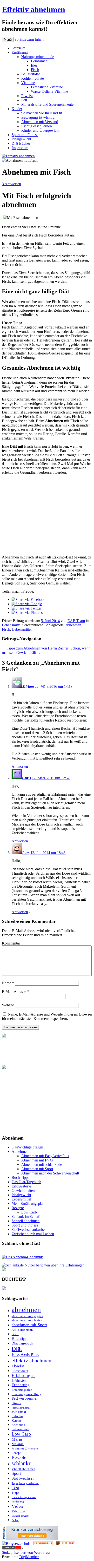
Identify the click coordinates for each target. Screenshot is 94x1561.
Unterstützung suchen (24, 1497)
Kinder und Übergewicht (40, 130)
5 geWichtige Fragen (27, 1147)
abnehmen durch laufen (27, 1320)
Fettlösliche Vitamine (47, 87)
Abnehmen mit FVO (37, 1160)
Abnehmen (20, 1151)
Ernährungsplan (22, 1389)
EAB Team (76, 621)
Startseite (18, 48)
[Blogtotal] (65, 1543)
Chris (26, 778)
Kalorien (17, 1416)
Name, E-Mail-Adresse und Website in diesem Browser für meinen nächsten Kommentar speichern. (47, 1016)
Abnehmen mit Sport (37, 1169)
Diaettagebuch (22, 1343)
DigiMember (29, 1557)
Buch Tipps (20, 1177)
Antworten (20, 766)
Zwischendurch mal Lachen (33, 1234)
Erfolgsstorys (22, 1186)
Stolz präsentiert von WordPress (26, 1552)
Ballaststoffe (30, 74)
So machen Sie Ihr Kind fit (41, 113)
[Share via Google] (27, 604)
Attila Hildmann (22, 1329)
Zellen (15, 1520)
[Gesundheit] (43, 1543)
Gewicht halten (23, 1190)
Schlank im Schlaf (25, 1216)
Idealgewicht (21, 139)
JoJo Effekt (19, 1412)
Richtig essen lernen (36, 126)
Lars (25, 853)
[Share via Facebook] (29, 599)
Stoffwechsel (23, 1478)
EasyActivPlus (25, 1354)
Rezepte (18, 1208)
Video (17, 1506)
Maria (17, 1439)
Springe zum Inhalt (28, 39)
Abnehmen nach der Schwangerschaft (50, 1173)
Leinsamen (39, 61)
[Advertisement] (47, 516)
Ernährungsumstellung (26, 1394)
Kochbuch (18, 1425)
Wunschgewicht (20, 1516)
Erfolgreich (19, 1380)
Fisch (35, 70)
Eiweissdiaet (20, 1371)
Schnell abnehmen (26, 1221)
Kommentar (11, 943)
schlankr (21, 1463)
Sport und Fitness (25, 135)
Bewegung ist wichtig (37, 117)
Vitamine (28, 83)
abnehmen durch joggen (27, 1316)
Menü (8, 39)
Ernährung (20, 52)
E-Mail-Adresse (15, 992)
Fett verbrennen (25, 1398)
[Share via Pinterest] (28, 612)
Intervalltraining (21, 1407)
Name (8, 983)
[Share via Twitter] (26, 608)
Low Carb (29, 1212)
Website (8, 1005)
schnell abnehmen (23, 1469)
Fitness (16, 1403)
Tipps (15, 1493)
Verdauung (18, 1501)
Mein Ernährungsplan (28, 1203)
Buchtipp (19, 1338)
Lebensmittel (11, 625)
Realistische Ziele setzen (25, 1448)
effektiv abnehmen (31, 1361)
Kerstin (16, 1420)
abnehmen (73, 625)
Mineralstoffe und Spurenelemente (47, 104)
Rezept (16, 1453)
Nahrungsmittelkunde (37, 57)
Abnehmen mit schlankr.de (41, 1164)
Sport (16, 1473)
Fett (24, 100)
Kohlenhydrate (32, 78)
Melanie (18, 1444)
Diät (17, 1348)
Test (15, 1487)
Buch (15, 1334)
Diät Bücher (21, 143)
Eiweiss (27, 96)
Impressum (20, 148)
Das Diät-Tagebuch (26, 1182)
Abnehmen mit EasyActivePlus (45, 1156)
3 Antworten (11, 184)
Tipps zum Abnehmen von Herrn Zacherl (35, 648)
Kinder (17, 109)
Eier (34, 65)
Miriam (28, 686)
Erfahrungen (23, 1375)
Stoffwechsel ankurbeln (29, 1229)
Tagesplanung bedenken (25, 1483)
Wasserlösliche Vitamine (49, 91)
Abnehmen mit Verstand (39, 122)
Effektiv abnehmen (33, 9)
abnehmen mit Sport (29, 1324)
